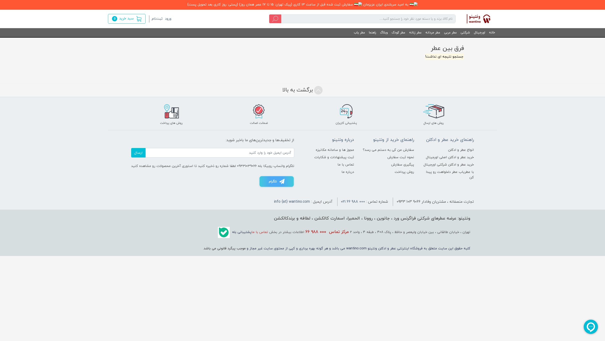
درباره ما (347, 172)
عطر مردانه (432, 32)
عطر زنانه (415, 32)
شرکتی (465, 32)
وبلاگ (384, 32)
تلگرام (273, 181)
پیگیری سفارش (402, 164)
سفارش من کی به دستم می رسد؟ (388, 150)
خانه (492, 32)
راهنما (372, 32)
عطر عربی (450, 32)
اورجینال (479, 32)
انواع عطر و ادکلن (461, 150)
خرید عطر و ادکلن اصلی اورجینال (450, 157)
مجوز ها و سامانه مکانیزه (335, 150)
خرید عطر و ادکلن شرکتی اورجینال (449, 164)
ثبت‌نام (157, 18)
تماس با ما (345, 164)
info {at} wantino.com (292, 201)
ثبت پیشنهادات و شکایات (334, 157)
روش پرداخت (404, 172)
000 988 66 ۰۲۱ (353, 201)
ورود (168, 18)
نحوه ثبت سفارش (400, 157)
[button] (127, 19)
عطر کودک (398, 32)
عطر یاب (359, 32)
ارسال (138, 152)
